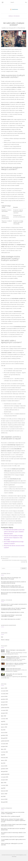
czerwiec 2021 (4, 752)
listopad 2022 (4, 704)
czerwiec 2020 (4, 785)
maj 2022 (3, 721)
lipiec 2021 (3, 749)
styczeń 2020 (4, 799)
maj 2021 (3, 754)
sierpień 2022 (4, 713)
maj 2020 (3, 788)
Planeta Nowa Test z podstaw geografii (10, 816)
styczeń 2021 (4, 766)
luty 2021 (3, 763)
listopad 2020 (4, 771)
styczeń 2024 (4, 696)
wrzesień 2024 (4, 693)
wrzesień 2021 (4, 743)
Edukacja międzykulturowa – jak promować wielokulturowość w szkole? (16, 657)
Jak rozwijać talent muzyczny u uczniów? (11, 619)
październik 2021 (5, 741)
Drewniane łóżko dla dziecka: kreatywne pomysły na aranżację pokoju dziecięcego (13, 582)
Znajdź (23, 568)
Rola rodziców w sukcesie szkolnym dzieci (16, 663)
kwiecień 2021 (4, 757)
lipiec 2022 (3, 716)
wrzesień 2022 (4, 710)
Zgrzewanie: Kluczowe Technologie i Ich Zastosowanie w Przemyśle (11, 578)
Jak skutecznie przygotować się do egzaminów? (12, 836)
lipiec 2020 (3, 782)
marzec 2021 (4, 760)
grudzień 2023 (4, 699)
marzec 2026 (4, 688)
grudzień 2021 (4, 735)
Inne (2, 637)
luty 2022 (3, 729)
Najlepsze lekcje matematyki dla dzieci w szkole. (12, 612)
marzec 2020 (4, 793)
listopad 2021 (4, 738)
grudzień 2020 (4, 768)
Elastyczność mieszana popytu (13, 668)
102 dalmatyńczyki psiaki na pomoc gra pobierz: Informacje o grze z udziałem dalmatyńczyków (14, 531)
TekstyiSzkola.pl (21, 28)
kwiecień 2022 (4, 724)
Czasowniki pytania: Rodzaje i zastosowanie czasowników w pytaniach (11, 615)
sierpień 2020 (4, 779)
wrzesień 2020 (4, 777)
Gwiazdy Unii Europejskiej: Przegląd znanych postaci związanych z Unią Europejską (13, 537)
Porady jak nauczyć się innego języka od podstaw (13, 589)
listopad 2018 (4, 802)
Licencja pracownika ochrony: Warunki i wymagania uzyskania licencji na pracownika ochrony (13, 609)
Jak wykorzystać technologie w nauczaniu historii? (14, 561)
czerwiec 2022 (4, 718)
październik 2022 (5, 707)
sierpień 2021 (4, 746)
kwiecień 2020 (4, 791)
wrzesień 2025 (4, 691)
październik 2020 (5, 774)
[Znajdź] (26, 2)
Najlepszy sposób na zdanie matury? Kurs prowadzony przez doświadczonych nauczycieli (12, 586)
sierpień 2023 (4, 702)
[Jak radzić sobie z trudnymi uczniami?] (13, 38)
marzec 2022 (4, 727)
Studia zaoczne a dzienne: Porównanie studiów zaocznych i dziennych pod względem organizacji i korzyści (13, 820)
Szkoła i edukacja (14, 16)
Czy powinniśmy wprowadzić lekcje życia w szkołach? (13, 557)
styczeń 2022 (4, 732)
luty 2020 (3, 796)
